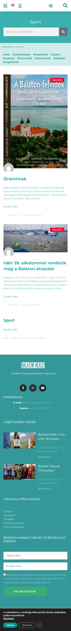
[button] (50, 6)
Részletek (8, 618)
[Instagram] (33, 388)
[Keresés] (63, 32)
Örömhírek (14, 178)
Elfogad (10, 625)
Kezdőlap (8, 46)
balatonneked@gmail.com (37, 402)
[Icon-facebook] (23, 388)
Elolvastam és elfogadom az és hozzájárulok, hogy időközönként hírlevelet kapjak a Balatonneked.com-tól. (35, 578)
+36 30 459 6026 (38, 408)
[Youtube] (42, 388)
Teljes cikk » (44, 457)
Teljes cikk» (10, 206)
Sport (9, 320)
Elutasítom (27, 625)
